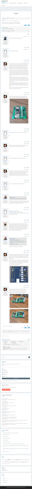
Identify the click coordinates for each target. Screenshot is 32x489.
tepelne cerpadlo (9, 462)
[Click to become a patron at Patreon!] (6, 389)
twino (19, 462)
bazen (11, 459)
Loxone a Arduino (5, 372)
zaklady (25, 462)
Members (8, 18)
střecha (7, 462)
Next (28, 25)
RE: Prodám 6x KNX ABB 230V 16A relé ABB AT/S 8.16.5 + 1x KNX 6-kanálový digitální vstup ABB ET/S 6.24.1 (15, 420)
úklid (8, 463)
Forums (4, 18)
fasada (22, 459)
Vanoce (21, 462)
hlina (27, 459)
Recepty (4, 376)
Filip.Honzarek (4, 412)
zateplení (27, 462)
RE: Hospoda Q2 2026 (4, 398)
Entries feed (4, 478)
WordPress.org (5, 482)
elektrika (20, 459)
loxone (7, 461)
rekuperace (5, 462)
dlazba (16, 459)
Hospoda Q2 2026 (18, 344)
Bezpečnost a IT (5, 374)
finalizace (24, 459)
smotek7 (5, 160)
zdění (4, 463)
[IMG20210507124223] (19, 307)
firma (26, 459)
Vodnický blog (5, 1)
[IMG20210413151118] (19, 123)
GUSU (10, 344)
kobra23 (5, 199)
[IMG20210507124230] (19, 322)
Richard (3, 403)
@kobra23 (11, 239)
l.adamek (5, 40)
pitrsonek (5, 53)
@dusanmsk (10, 132)
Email (3, 365)
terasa (11, 462)
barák (8, 459)
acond (2, 459)
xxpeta (3, 418)
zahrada (23, 462)
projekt (2, 462)
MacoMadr (8, 28)
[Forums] (2, 20)
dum (18, 459)
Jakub (3, 92)
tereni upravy (14, 462)
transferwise (17, 462)
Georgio (4, 415)
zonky (7, 463)
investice (29, 459)
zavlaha (3, 463)
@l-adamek (10, 63)
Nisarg (24, 487)
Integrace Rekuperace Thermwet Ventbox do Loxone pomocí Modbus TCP (14, 443)
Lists (2, 368)
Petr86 (5, 226)
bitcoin (12, 459)
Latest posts (12, 18)
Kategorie (3, 5)
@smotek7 (13, 197)
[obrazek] (19, 282)
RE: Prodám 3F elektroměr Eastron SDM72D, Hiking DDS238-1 (9, 417)
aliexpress (5, 459)
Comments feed (5, 480)
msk (5, 66)
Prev (25, 25)
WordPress (18, 487)
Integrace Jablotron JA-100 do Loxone (13, 432)
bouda (14, 459)
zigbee (6, 463)
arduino (6, 459)
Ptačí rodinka (7, 434)
